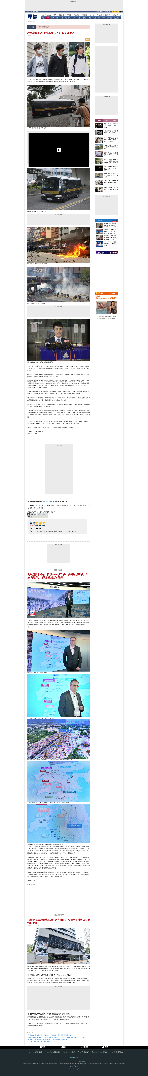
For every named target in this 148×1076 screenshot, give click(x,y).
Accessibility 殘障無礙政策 (34, 1052)
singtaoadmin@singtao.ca (74, 1065)
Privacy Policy (50, 1052)
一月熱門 (114, 120)
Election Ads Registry (74, 1057)
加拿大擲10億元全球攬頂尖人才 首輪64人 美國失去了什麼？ (111, 125)
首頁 (43, 18)
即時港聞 (32, 21)
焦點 (57, 18)
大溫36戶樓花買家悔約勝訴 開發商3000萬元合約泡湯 (111, 146)
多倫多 (107, 11)
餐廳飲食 (107, 15)
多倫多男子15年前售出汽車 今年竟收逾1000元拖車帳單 (111, 175)
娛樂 (79, 18)
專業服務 (69, 15)
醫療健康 (115, 15)
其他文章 (32, 27)
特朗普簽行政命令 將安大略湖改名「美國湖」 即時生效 (111, 189)
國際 (52, 18)
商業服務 (76, 15)
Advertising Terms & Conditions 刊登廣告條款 (74, 1061)
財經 (94, 18)
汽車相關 (91, 15)
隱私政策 (57, 1052)
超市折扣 (109, 18)
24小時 (99, 120)
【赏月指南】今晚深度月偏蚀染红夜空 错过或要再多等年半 (111, 168)
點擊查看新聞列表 (44, 27)
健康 (99, 18)
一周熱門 (106, 120)
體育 (90, 18)
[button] (121, 15)
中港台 (74, 18)
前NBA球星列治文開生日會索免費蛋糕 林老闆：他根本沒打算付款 (111, 139)
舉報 (88, 39)
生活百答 (67, 18)
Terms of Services (97, 1052)
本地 (62, 18)
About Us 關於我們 (83, 1052)
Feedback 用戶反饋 (117, 1052)
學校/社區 (99, 15)
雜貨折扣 (116, 18)
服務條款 (105, 1052)
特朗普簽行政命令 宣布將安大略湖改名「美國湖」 (111, 154)
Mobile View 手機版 (74, 1069)
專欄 (103, 18)
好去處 (84, 18)
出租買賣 (84, 15)
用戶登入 (115, 11)
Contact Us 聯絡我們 (69, 1052)
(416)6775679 (48, 501)
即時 (48, 18)
